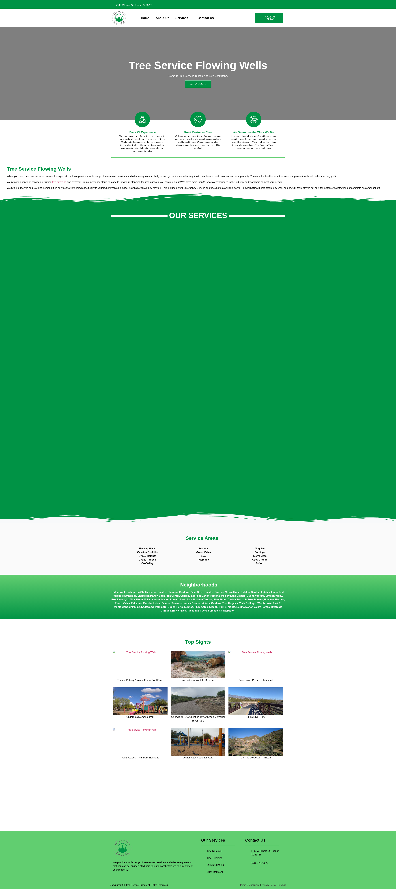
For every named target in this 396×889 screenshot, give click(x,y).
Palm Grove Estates (201, 592)
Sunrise (188, 607)
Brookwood (118, 599)
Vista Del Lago (247, 603)
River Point (219, 599)
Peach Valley (122, 603)
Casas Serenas (209, 610)
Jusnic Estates (157, 592)
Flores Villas (143, 599)
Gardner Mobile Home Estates (232, 592)
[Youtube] (282, 4)
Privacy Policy (268, 885)
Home (145, 18)
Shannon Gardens (178, 592)
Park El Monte (227, 607)
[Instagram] (263, 4)
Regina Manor (244, 607)
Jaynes (166, 603)
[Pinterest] (269, 4)
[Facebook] (256, 4)
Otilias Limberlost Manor (194, 596)
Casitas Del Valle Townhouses (245, 599)
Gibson (213, 607)
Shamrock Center (169, 596)
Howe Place (179, 610)
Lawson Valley (273, 596)
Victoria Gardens (211, 603)
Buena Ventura (255, 596)
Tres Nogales (230, 603)
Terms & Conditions (250, 885)
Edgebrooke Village (124, 592)
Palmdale (136, 603)
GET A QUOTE (198, 84)
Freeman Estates (274, 599)
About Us (162, 18)
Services (181, 18)
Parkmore (160, 607)
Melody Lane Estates (233, 596)
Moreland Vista (152, 603)
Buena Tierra (175, 607)
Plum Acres (201, 607)
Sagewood (147, 607)
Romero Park (177, 599)
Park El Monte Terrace (199, 599)
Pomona (215, 596)
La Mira (130, 599)
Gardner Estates (260, 592)
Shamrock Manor (147, 596)
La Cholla (142, 592)
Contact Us (206, 18)
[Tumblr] (275, 4)
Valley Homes (262, 607)
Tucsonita (193, 610)
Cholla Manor (227, 610)
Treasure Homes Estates (186, 603)
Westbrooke (264, 603)
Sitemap (282, 885)
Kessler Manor (160, 599)
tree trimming (59, 182)
